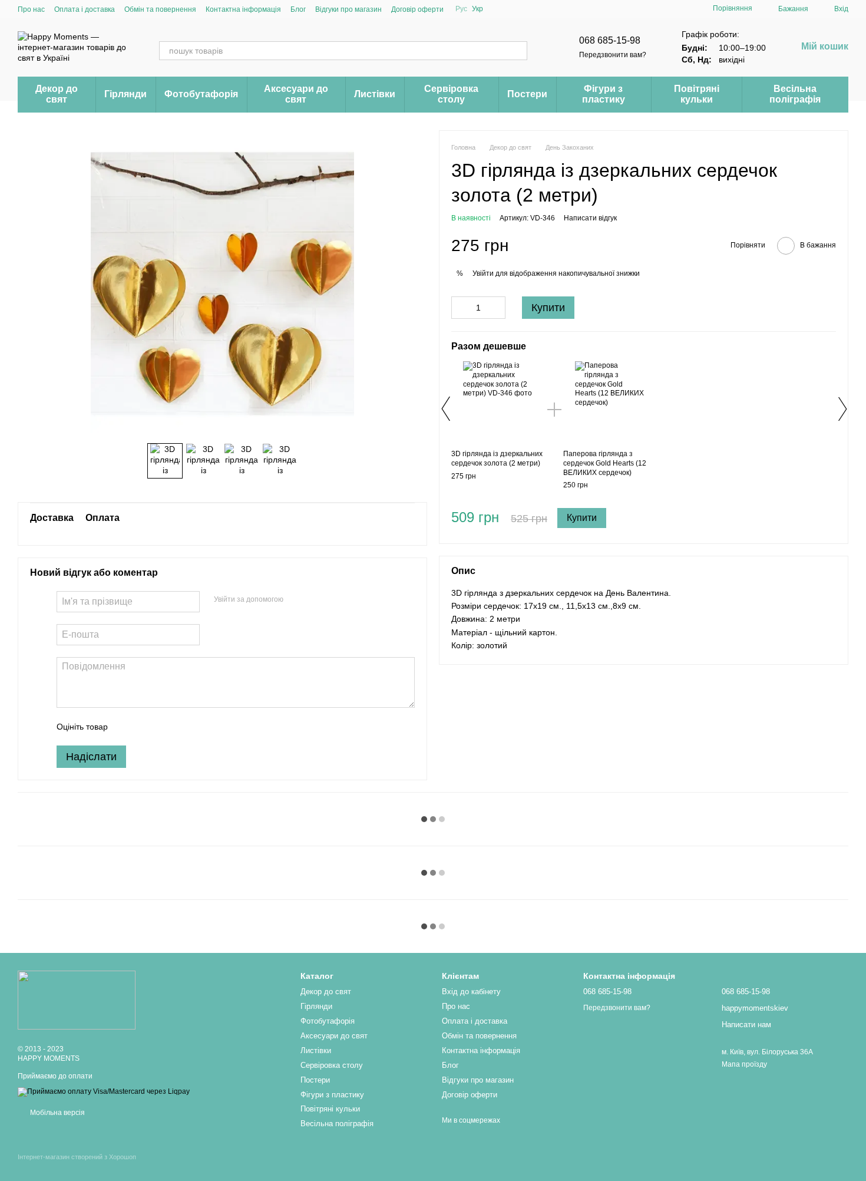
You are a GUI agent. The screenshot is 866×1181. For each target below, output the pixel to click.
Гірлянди (125, 94)
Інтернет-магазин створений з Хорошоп (77, 1156)
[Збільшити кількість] (496, 308)
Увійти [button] (483, 273)
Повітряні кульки (696, 94)
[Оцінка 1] (127, 727)
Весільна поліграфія (795, 94)
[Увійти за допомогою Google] (315, 600)
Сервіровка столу (451, 94)
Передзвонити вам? (612, 55)
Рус (461, 8)
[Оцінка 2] (146, 727)
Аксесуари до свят (296, 94)
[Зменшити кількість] (460, 308)
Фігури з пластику (603, 94)
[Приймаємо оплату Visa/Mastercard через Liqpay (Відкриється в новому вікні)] (104, 1091)
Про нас (31, 9)
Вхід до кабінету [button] (471, 991)
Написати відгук (590, 219)
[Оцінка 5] (202, 727)
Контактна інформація (243, 9)
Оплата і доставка (84, 9)
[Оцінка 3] (165, 727)
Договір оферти (417, 9)
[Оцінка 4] (183, 727)
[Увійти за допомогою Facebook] (296, 600)
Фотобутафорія (201, 94)
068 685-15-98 (609, 40)
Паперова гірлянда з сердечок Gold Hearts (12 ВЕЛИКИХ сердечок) (604, 463)
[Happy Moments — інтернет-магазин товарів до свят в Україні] (76, 999)
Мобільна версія (56, 1113)
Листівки (374, 94)
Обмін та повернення (160, 9)
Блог (298, 9)
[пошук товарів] (517, 50)
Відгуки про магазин (348, 9)
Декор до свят (56, 94)
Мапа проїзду (744, 1064)
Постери (527, 94)
